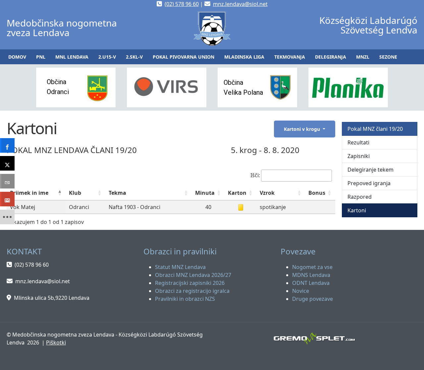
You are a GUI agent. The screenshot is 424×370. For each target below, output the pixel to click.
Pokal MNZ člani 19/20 (375, 128)
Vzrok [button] (267, 192)
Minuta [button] (205, 192)
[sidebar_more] (7, 217)
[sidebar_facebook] (7, 145)
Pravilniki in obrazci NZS (185, 298)
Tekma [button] (117, 192)
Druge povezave (312, 298)
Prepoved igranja (369, 183)
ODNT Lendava (311, 283)
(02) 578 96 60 (182, 4)
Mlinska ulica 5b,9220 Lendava (51, 297)
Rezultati (358, 142)
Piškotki (56, 342)
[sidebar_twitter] (7, 163)
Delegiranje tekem (370, 169)
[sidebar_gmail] (7, 199)
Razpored (359, 196)
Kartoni (356, 210)
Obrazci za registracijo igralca (192, 290)
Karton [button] (237, 192)
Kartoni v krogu (302, 129)
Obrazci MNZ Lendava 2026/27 (193, 275)
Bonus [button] (316, 192)
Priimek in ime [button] (29, 192)
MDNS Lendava (311, 275)
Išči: (255, 175)
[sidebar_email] (7, 181)
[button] (40, 56)
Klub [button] (75, 192)
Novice (300, 290)
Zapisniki (358, 156)
